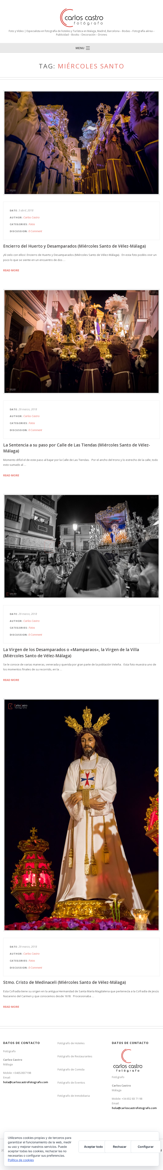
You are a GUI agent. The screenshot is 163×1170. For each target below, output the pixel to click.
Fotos (32, 224)
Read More (11, 270)
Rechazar (119, 1146)
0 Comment (35, 231)
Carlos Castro (31, 217)
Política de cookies (21, 1160)
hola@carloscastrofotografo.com (25, 1082)
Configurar (146, 1146)
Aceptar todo (93, 1146)
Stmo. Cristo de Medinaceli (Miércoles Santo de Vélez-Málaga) (64, 982)
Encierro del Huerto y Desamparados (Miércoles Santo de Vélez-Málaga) (74, 246)
